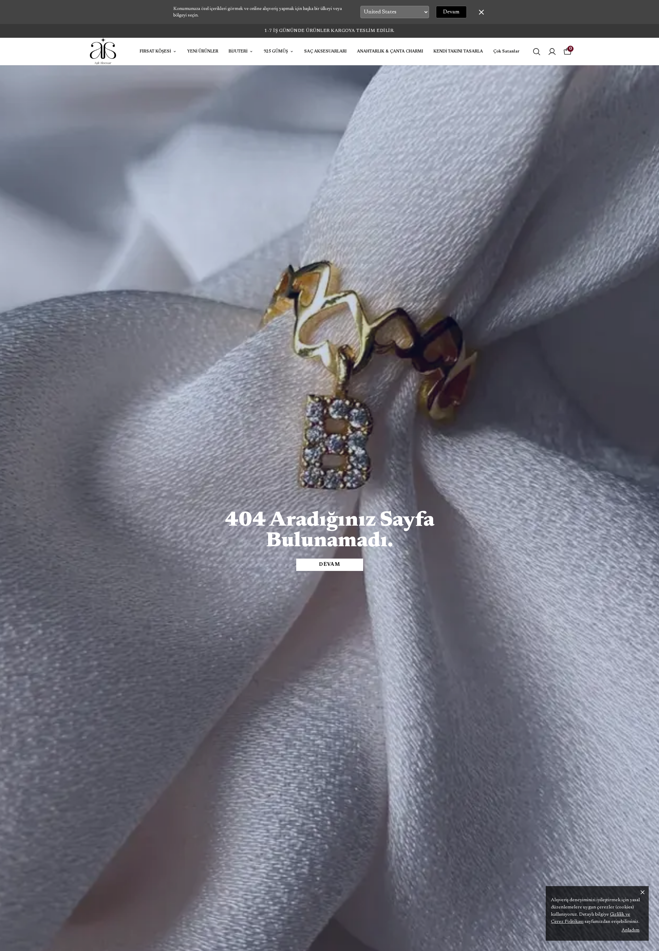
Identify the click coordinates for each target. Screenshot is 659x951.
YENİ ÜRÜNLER (202, 51)
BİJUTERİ (238, 51)
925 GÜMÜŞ (276, 51)
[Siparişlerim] (552, 51)
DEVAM (329, 564)
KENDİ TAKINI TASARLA (458, 51)
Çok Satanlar (506, 51)
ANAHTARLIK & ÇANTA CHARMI (390, 51)
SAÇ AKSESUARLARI (325, 51)
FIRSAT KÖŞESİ (155, 51)
